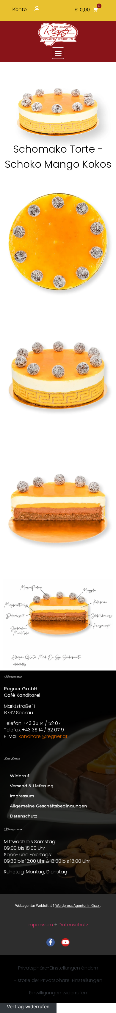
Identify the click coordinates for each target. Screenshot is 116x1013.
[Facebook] (50, 942)
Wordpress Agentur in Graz (77, 905)
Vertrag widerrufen (28, 1006)
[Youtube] (65, 942)
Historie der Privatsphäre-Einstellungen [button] (58, 980)
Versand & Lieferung (32, 786)
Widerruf (19, 775)
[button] (86, 9)
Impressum (22, 796)
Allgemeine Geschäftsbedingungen (48, 806)
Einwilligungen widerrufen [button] (58, 992)
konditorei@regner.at (43, 736)
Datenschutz (23, 816)
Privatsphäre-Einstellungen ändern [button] (58, 967)
